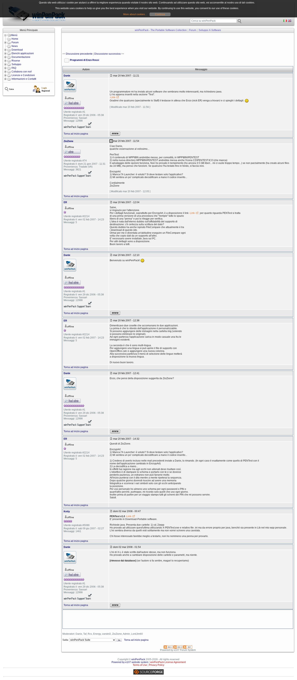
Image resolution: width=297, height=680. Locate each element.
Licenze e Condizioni (23, 75)
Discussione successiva (107, 53)
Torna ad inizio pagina (76, 133)
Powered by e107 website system (130, 662)
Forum (15, 42)
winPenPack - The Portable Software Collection (161, 30)
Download (17, 49)
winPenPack (138, 659)
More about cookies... (135, 14)
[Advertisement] (136, 43)
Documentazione (21, 57)
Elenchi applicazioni (23, 53)
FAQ (14, 68)
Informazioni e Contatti (24, 78)
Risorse (16, 60)
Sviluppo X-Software (210, 30)
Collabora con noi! (22, 71)
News (15, 46)
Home (15, 38)
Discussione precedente (79, 53)
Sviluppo (16, 64)
